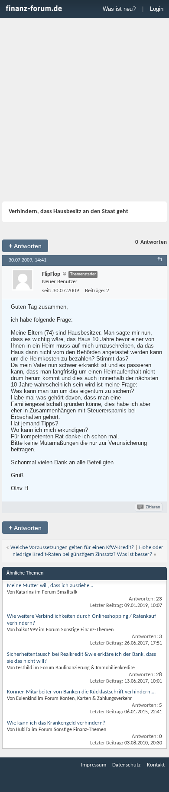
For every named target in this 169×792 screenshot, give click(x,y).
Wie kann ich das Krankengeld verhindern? (56, 723)
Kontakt (156, 765)
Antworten (25, 245)
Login (156, 9)
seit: (46, 291)
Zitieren (153, 507)
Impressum (93, 765)
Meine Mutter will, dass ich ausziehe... (50, 585)
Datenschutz (126, 765)
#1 (159, 259)
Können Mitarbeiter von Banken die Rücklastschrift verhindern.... (81, 692)
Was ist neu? (119, 9)
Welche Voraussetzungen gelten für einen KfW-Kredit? (72, 547)
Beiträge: (95, 291)
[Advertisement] (84, 110)
